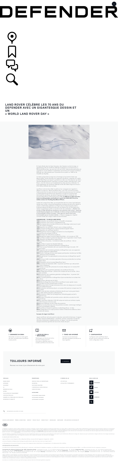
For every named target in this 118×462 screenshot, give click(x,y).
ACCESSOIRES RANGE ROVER (38, 395)
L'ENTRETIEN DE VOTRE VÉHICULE (40, 387)
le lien (68, 215)
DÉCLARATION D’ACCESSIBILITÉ (71, 420)
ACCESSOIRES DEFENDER (38, 397)
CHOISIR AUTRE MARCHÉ (8, 420)
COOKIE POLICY (44, 420)
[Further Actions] (114, 4)
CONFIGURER (60, 420)
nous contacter (17, 431)
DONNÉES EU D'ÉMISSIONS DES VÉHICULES (13, 397)
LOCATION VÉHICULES (8, 395)
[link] (59, 25)
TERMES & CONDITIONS (20, 420)
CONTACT (29, 420)
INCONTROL (34, 383)
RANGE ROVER (6, 381)
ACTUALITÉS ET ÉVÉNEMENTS (67, 383)
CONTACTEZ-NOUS (36, 389)
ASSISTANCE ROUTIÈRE (37, 385)
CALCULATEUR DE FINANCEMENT (10, 393)
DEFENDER (5, 383)
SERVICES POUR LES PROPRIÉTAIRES (40, 381)
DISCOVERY (5, 385)
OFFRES (5, 391)
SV (3, 387)
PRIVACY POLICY (36, 420)
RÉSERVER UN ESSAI (7, 389)
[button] (59, 1)
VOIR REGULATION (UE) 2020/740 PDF (10, 445)
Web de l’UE (40, 430)
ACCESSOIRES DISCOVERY (38, 399)
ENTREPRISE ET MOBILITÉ (9, 399)
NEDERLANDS (53, 420)
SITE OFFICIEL (64, 381)
